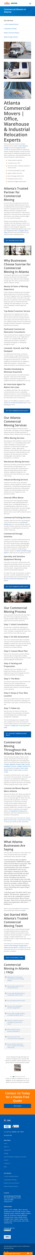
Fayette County (23, 1219)
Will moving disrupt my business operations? (13, 1030)
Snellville (19, 766)
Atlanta (7, 764)
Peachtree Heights (20, 1213)
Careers (6, 1160)
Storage (6, 1153)
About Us (6, 1147)
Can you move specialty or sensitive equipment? (15, 1007)
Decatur (27, 764)
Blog (5, 1167)
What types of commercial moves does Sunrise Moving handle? (15, 978)
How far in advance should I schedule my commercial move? (15, 1022)
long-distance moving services (19, 811)
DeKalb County (8, 770)
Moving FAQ (7, 1150)
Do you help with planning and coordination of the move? (16, 994)
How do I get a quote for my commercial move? (15, 987)
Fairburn (16, 1219)
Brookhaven (7, 766)
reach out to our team (24, 820)
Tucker (10, 1209)
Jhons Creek (25, 1221)
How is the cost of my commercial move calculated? (15, 1037)
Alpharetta (12, 764)
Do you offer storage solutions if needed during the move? (16, 1014)
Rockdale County (9, 1219)
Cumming (6, 1217)
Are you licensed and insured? (16, 1000)
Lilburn (20, 1209)
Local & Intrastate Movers (11, 24)
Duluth (23, 764)
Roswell (18, 764)
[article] (17, 896)
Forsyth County (17, 770)
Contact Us (7, 1163)
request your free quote (10, 947)
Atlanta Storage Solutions (11, 37)
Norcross (13, 766)
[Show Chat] (28, 1253)
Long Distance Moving (10, 28)
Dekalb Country (22, 1217)
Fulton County (24, 768)
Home (5, 1143)
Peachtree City (26, 766)
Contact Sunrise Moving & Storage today (15, 945)
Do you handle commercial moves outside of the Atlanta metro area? (15, 1045)
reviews (23, 910)
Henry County (17, 1221)
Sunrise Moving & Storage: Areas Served (15, 1157)
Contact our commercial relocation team (15, 403)
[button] (10, 1076)
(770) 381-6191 (8, 1201)
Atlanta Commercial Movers (11, 33)
